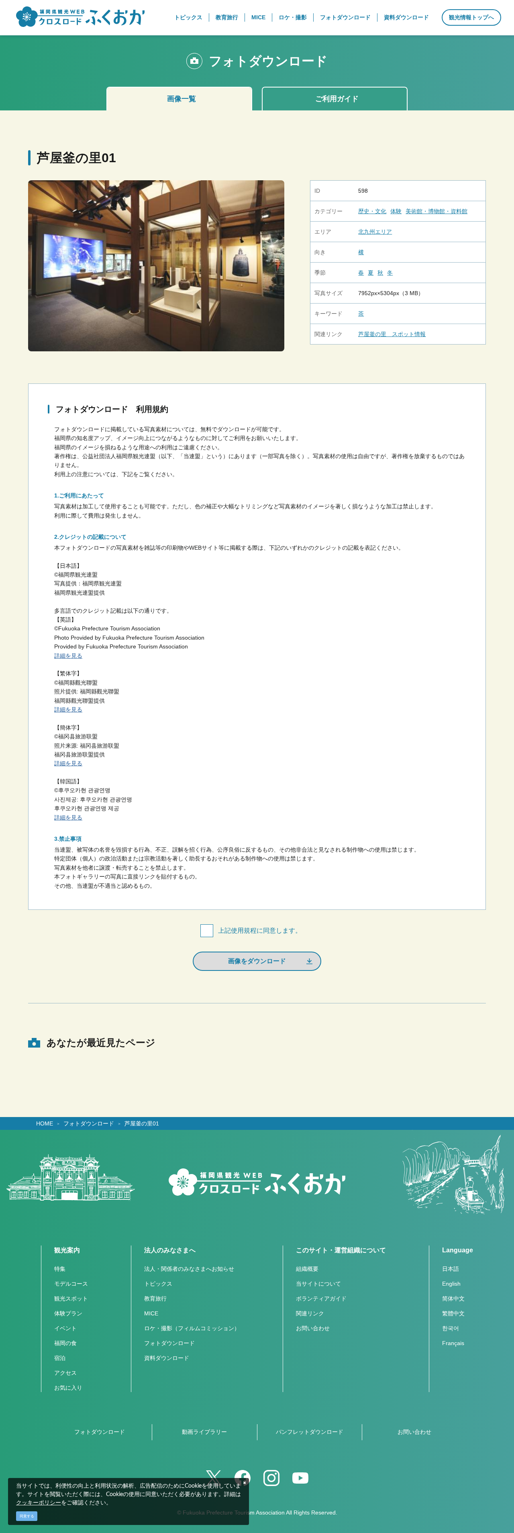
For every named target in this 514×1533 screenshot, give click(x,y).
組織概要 (307, 1269)
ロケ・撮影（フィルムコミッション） (192, 1328)
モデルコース (71, 1283)
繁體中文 (453, 1313)
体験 (396, 211)
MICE (151, 1313)
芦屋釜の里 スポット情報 (392, 334)
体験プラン (68, 1313)
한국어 (450, 1328)
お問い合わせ (313, 1328)
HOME (44, 1123)
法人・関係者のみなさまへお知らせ (189, 1269)
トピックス (158, 1283)
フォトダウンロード (88, 1123)
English (451, 1283)
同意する (27, 1516)
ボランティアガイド (321, 1298)
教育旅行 (155, 1298)
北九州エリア (375, 231)
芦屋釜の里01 (141, 1123)
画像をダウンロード (257, 961)
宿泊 (59, 1358)
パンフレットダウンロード (309, 1432)
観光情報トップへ (471, 17)
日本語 (450, 1269)
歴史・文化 (372, 211)
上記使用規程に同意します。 (260, 930)
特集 (59, 1269)
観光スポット (71, 1298)
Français (453, 1343)
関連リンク (310, 1313)
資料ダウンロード (166, 1358)
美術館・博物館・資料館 (436, 211)
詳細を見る (68, 655)
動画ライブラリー (204, 1432)
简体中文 (453, 1298)
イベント (65, 1328)
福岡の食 (65, 1343)
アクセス (65, 1373)
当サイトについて (318, 1283)
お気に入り (68, 1387)
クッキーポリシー (38, 1503)
